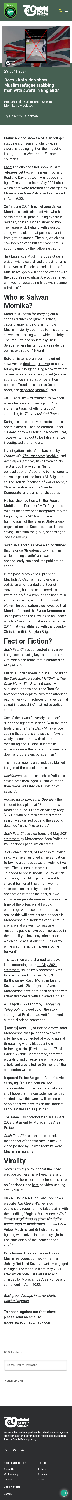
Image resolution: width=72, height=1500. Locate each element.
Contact (8, 1479)
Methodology (11, 1474)
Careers (8, 1494)
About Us (9, 1469)
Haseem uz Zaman (23, 116)
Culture (42, 1479)
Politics (42, 1469)
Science (42, 1474)
